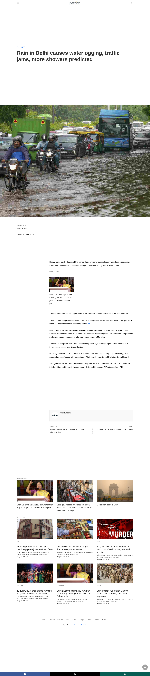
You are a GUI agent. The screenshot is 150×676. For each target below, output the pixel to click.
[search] (132, 3)
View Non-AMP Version (81, 625)
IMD (89, 324)
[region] (75, 25)
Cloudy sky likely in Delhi (107, 505)
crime (59, 541)
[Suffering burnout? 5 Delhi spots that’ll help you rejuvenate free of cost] (35, 529)
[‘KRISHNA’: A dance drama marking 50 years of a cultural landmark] (35, 573)
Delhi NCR (21, 47)
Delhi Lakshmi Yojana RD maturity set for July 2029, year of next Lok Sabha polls (60, 298)
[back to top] (145, 667)
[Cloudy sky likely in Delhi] (115, 491)
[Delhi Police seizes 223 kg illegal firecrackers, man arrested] (75, 529)
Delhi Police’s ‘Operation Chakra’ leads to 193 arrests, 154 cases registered (112, 593)
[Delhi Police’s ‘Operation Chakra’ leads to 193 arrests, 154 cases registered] (115, 573)
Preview (20, 585)
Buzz (18, 541)
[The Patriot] (74, 3)
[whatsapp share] (125, 674)
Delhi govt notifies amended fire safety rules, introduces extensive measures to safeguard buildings (74, 507)
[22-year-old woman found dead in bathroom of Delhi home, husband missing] (115, 529)
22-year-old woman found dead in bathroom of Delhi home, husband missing (113, 549)
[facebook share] (25, 674)
